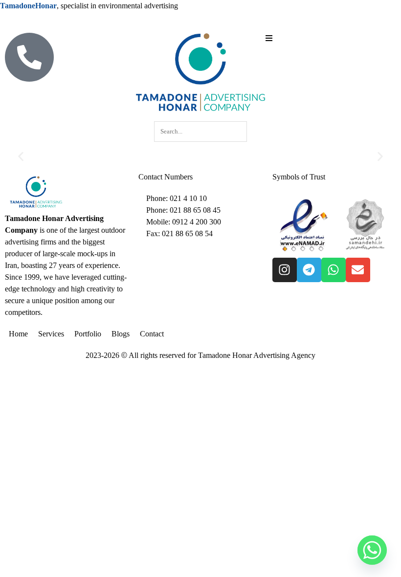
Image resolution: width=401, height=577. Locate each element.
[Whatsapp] (333, 270)
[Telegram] (309, 270)
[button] (21, 157)
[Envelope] (358, 270)
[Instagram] (284, 270)
